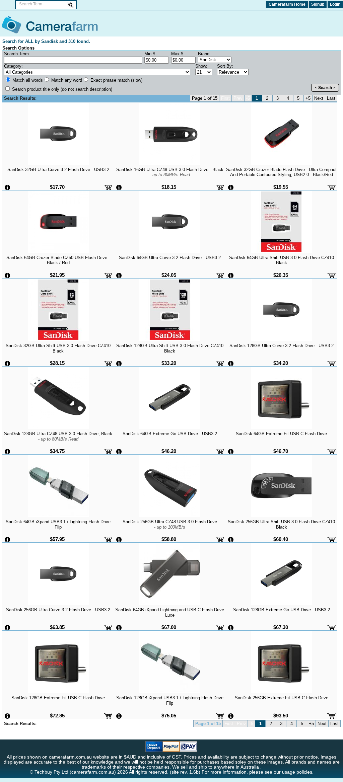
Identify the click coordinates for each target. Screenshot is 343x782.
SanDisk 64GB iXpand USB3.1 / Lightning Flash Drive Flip (58, 524)
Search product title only (61, 89)
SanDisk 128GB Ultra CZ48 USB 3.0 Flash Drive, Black (58, 436)
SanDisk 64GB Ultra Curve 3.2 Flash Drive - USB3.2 (170, 257)
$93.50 (280, 715)
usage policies (297, 772)
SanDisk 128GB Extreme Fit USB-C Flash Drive (58, 697)
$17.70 (57, 187)
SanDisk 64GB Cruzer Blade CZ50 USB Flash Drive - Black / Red (58, 260)
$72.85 (57, 715)
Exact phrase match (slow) (115, 80)
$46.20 (168, 451)
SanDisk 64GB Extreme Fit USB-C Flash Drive (281, 433)
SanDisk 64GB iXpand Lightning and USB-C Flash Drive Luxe (169, 612)
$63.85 (57, 627)
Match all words (27, 80)
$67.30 (280, 627)
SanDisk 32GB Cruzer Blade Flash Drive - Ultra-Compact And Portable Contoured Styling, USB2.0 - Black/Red (281, 172)
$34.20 (280, 363)
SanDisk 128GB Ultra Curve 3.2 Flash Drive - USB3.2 (281, 345)
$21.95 (57, 275)
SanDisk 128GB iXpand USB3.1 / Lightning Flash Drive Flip (169, 700)
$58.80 (168, 539)
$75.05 (168, 715)
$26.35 (280, 275)
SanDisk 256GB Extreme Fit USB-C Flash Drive (281, 697)
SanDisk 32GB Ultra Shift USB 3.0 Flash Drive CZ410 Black (58, 348)
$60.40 (280, 539)
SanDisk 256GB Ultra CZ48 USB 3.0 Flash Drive (170, 524)
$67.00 (168, 627)
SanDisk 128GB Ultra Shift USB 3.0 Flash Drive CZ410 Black (169, 348)
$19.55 (280, 187)
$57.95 (57, 539)
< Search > (325, 88)
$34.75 (57, 451)
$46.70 (280, 451)
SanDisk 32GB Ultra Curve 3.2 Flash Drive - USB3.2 (58, 169)
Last (331, 98)
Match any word (66, 80)
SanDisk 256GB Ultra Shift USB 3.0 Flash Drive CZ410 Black (281, 524)
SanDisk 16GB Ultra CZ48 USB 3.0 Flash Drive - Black (169, 172)
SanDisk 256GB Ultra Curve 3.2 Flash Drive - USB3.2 (58, 609)
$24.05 (168, 275)
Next (318, 98)
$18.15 (168, 187)
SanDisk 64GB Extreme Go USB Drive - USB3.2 (170, 433)
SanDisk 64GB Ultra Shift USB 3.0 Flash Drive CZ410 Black (281, 260)
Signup (317, 4)
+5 (308, 98)
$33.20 (168, 363)
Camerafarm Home (287, 4)
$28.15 (57, 363)
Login (335, 4)
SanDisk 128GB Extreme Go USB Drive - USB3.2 (281, 609)
